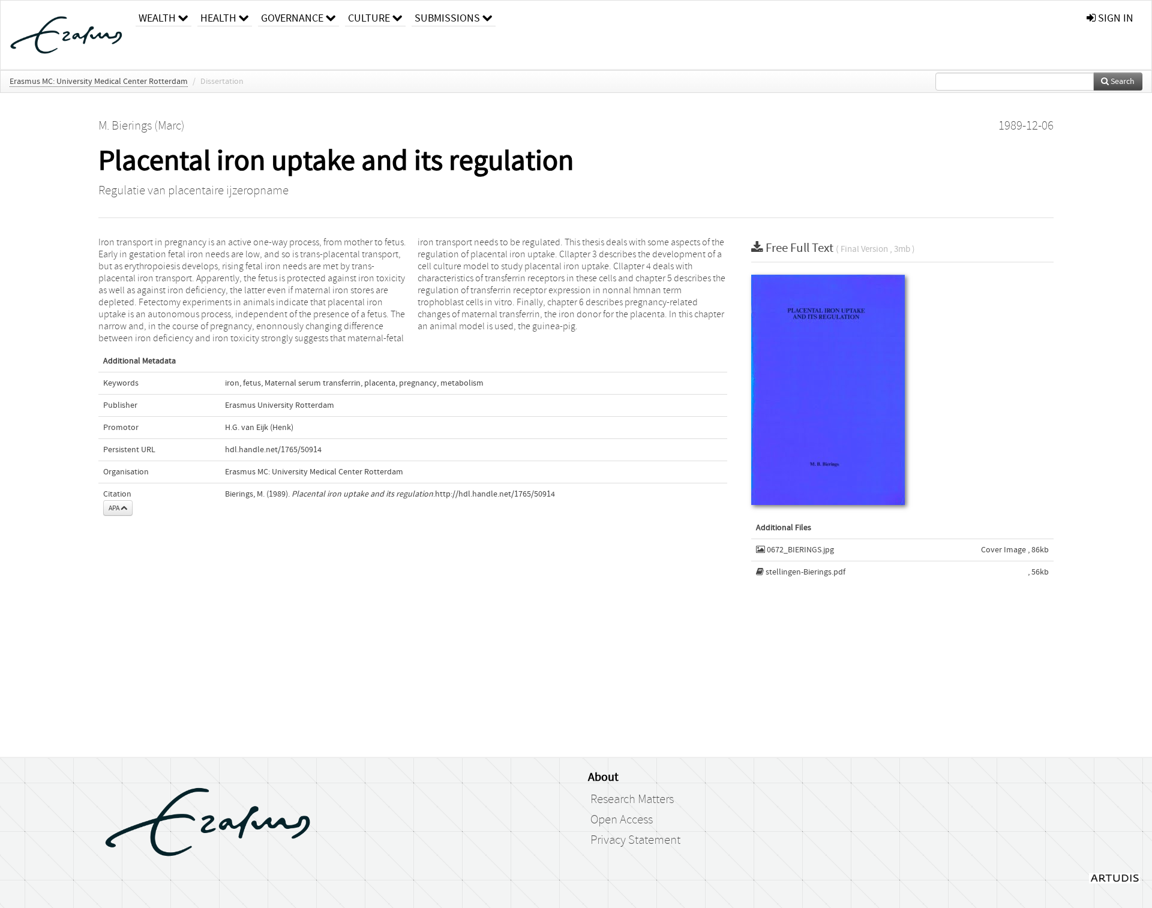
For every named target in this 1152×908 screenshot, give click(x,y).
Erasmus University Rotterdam (279, 405)
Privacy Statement (635, 840)
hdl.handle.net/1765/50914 (273, 450)
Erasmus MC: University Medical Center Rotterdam (99, 81)
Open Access (621, 820)
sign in (1114, 18)
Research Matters (632, 799)
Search (1122, 81)
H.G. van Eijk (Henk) (259, 427)
